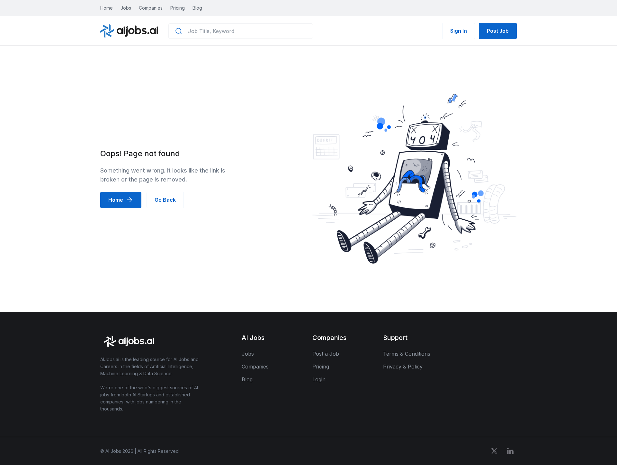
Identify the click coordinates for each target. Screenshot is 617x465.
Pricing (177, 8)
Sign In (458, 31)
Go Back (165, 200)
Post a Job (325, 354)
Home (106, 8)
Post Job (498, 31)
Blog (197, 8)
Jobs (126, 8)
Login (319, 379)
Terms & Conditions (406, 354)
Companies (151, 8)
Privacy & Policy (403, 366)
